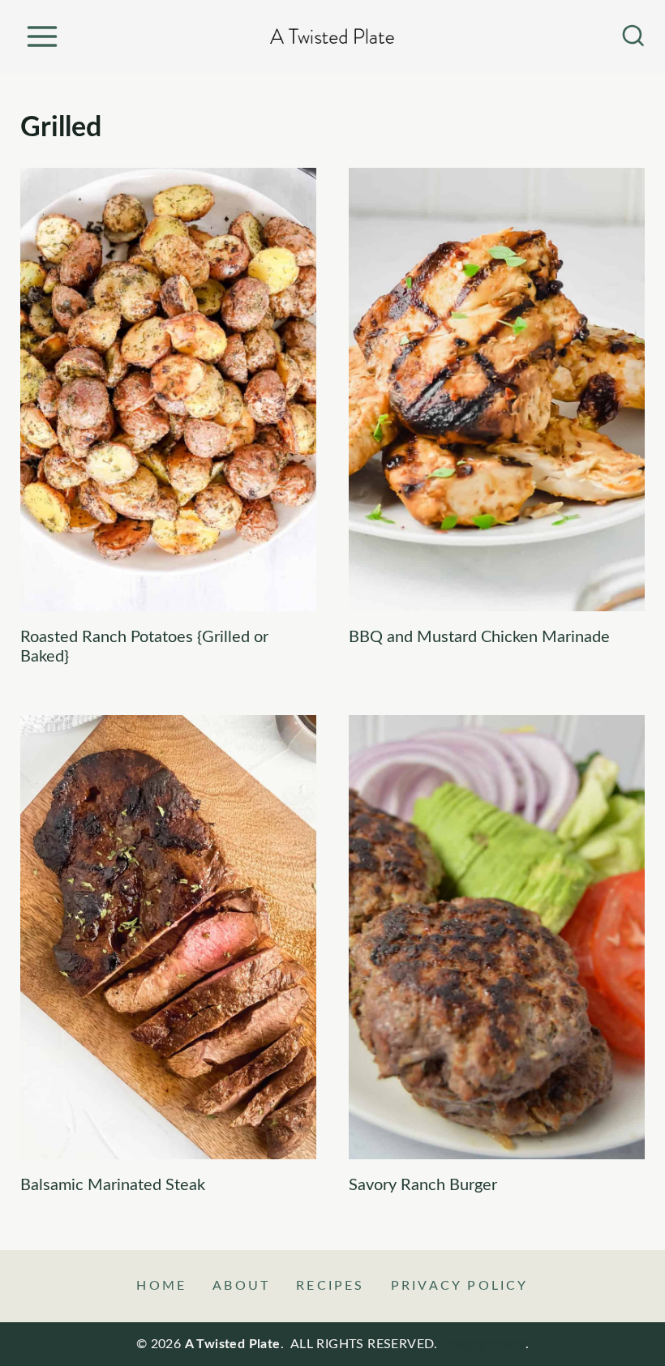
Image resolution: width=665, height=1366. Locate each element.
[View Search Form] (633, 36)
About (241, 1285)
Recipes (330, 1285)
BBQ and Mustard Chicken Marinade (479, 637)
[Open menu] (41, 36)
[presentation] (168, 390)
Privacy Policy (460, 1285)
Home (161, 1285)
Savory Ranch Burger (423, 1185)
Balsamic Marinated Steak (112, 1185)
